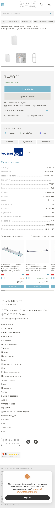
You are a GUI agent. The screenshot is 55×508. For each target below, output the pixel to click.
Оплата (9, 142)
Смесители (6, 336)
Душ (3, 368)
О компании (7, 324)
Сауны (4, 392)
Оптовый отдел (8, 416)
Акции (4, 400)
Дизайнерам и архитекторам (15, 412)
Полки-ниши (27, 293)
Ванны (4, 360)
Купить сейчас (27, 96)
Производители (9, 344)
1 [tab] (27, 66)
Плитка (4, 352)
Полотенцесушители (11, 376)
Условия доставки (9, 396)
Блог (3, 424)
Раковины (6, 340)
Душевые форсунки (27, 291)
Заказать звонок (8, 304)
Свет (3, 431)
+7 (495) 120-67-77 (11, 301)
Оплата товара (8, 404)
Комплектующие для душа (27, 295)
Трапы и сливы (8, 380)
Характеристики (10, 162)
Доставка (27, 142)
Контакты (5, 420)
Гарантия (45, 142)
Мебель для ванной (10, 332)
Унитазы (5, 348)
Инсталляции (7, 356)
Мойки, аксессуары (10, 372)
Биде (3, 384)
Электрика (6, 427)
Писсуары (6, 388)
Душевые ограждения (11, 364)
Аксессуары (7, 328)
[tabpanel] (7, 58)
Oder (28, 152)
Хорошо (27, 498)
